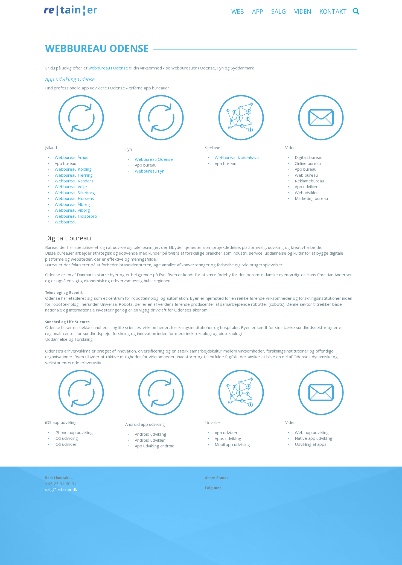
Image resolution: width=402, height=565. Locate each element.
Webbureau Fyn (149, 171)
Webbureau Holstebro (76, 216)
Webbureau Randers (74, 181)
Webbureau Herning (74, 175)
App (257, 11)
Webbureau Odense (154, 159)
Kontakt (333, 11)
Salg (278, 11)
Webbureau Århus (71, 157)
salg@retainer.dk (61, 489)
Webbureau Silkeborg (75, 192)
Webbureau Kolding (73, 169)
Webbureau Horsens (74, 198)
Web (237, 11)
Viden (302, 11)
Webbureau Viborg (72, 210)
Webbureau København (237, 157)
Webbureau (66, 222)
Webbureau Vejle (71, 186)
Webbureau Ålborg (72, 204)
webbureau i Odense (108, 68)
